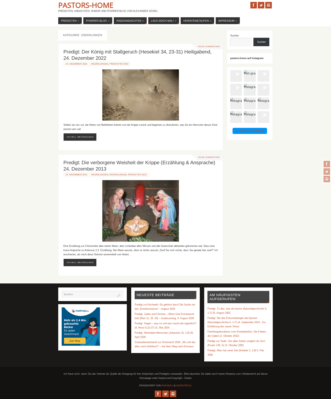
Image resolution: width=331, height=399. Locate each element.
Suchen (234, 35)
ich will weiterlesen (80, 137)
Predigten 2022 (119, 64)
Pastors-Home (85, 5)
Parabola (167, 385)
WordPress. (184, 385)
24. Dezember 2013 (76, 174)
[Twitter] (327, 171)
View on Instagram (251, 130)
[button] (236, 76)
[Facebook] (327, 164)
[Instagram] (327, 179)
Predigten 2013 (137, 174)
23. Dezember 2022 (76, 64)
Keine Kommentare (209, 47)
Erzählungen (99, 64)
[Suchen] (119, 295)
